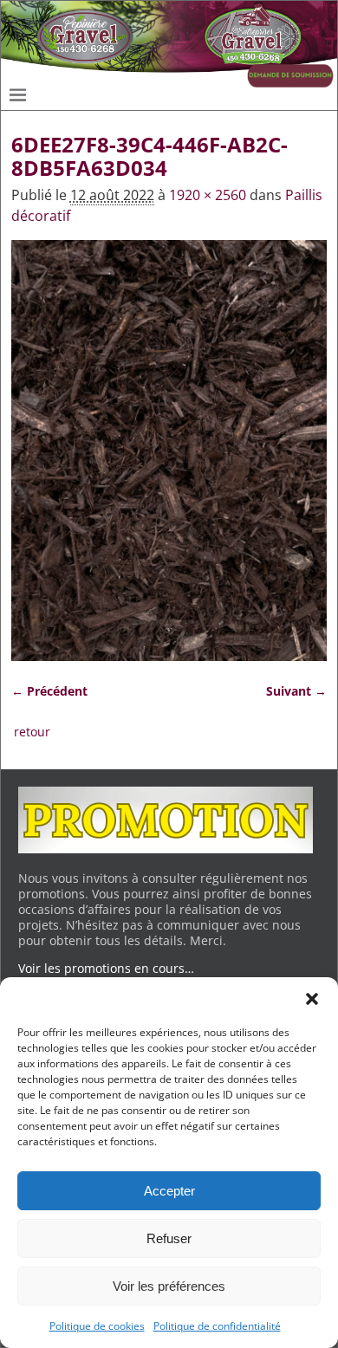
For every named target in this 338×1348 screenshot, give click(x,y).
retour (32, 731)
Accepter (169, 1190)
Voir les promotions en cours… (106, 968)
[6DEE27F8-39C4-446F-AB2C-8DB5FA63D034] (169, 450)
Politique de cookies (97, 1326)
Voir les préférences (169, 1286)
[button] (312, 999)
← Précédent (49, 691)
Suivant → (296, 691)
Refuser (169, 1238)
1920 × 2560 (207, 194)
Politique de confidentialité (217, 1326)
